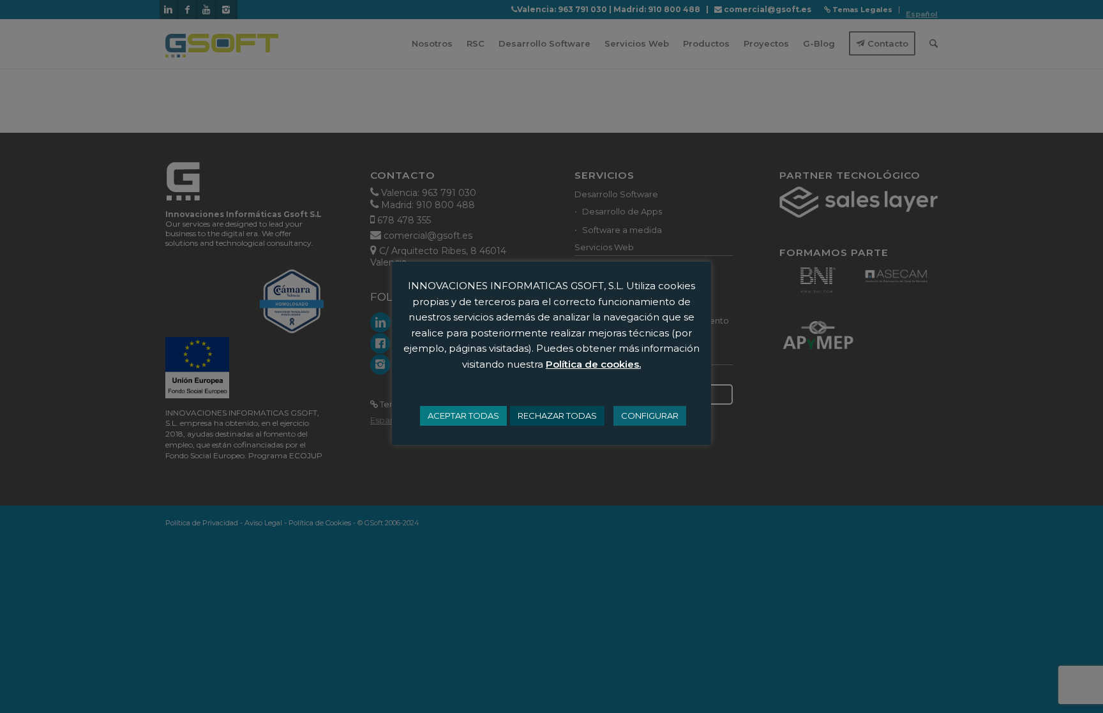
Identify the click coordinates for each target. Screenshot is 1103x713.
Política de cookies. (593, 364)
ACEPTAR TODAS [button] (463, 415)
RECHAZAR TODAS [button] (557, 415)
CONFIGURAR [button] (650, 415)
